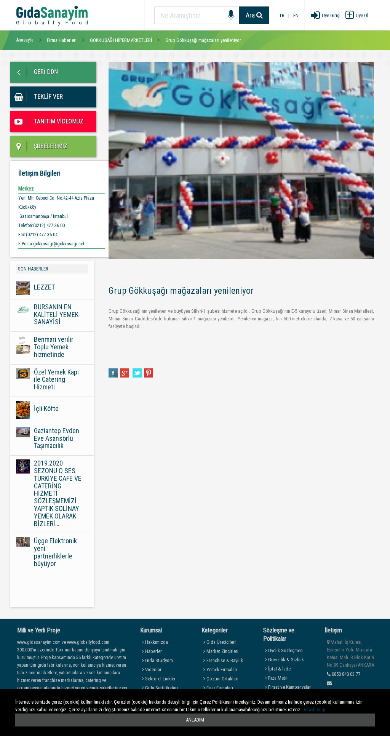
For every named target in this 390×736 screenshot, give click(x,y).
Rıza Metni (278, 678)
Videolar (152, 669)
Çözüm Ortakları (221, 679)
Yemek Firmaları (221, 669)
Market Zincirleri (221, 651)
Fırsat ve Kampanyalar (289, 687)
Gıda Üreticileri (220, 642)
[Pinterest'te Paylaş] (148, 372)
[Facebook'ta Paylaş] (113, 372)
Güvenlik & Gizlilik (285, 659)
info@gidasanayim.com (349, 691)
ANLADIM (195, 720)
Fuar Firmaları (219, 688)
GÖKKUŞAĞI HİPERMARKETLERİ (121, 40)
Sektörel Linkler (160, 679)
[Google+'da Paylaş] (125, 372)
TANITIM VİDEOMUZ (57, 121)
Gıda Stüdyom (158, 660)
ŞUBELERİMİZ (49, 146)
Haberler (153, 651)
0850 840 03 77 (345, 674)
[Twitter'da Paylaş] (137, 372)
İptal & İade (279, 669)
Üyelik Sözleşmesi (285, 650)
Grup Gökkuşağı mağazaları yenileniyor (203, 40)
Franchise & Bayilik (224, 660)
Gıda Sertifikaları (161, 688)
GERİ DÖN (45, 71)
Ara (251, 15)
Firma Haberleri (62, 40)
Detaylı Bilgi (313, 709)
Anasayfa (25, 40)
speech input (231, 15)
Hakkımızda (156, 642)
